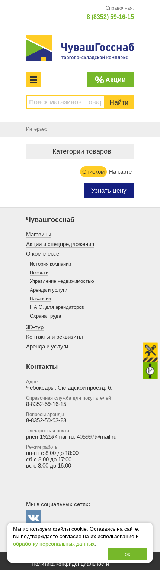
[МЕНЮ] (33, 79)
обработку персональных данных (54, 544)
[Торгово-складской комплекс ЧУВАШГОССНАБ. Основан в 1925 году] (80, 48)
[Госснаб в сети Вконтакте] (33, 517)
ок (127, 554)
